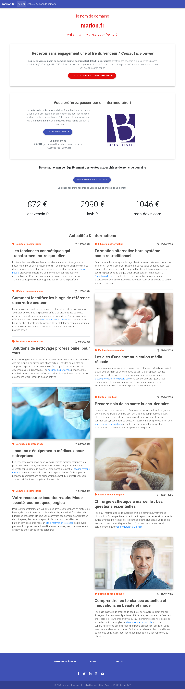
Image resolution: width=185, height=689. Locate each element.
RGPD (92, 661)
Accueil (22, 3)
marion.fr (92, 25)
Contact (120, 661)
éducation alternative (105, 276)
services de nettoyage (59, 370)
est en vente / (92, 35)
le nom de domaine (92, 16)
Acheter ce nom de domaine (42, 4)
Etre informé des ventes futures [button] (91, 180)
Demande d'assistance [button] (56, 132)
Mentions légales (65, 661)
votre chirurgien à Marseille (129, 526)
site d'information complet (139, 622)
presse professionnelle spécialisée (112, 378)
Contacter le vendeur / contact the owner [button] (91, 76)
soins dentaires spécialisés (108, 424)
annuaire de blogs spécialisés (56, 319)
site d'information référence (59, 522)
